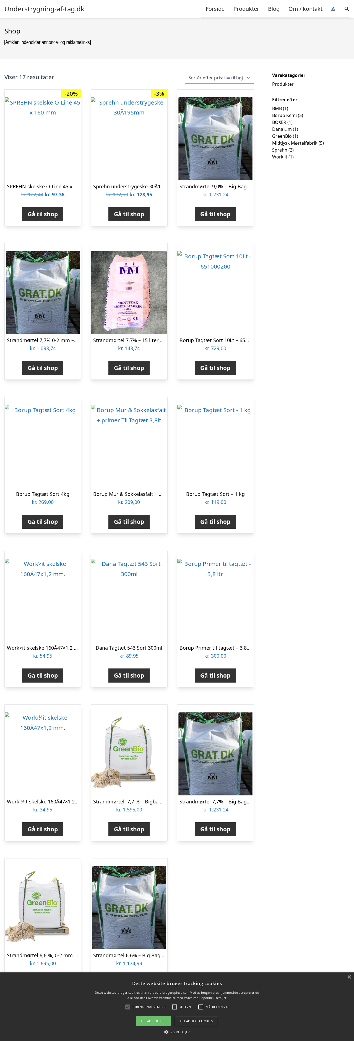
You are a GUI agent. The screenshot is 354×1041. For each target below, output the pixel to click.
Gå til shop (43, 214)
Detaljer (220, 998)
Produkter (246, 8)
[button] (177, 1032)
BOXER (279, 122)
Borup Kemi (284, 115)
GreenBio (282, 136)
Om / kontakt (305, 8)
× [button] (349, 977)
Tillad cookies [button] (153, 1021)
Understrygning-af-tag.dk (44, 8)
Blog (274, 8)
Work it (279, 157)
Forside (215, 8)
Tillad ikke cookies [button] (196, 1021)
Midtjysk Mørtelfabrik (294, 143)
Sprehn (279, 150)
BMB (277, 108)
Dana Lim (282, 129)
